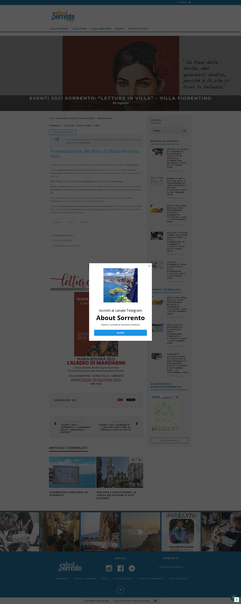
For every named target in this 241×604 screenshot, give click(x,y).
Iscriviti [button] (120, 332)
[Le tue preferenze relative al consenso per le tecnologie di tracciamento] (236, 599)
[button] (149, 266)
